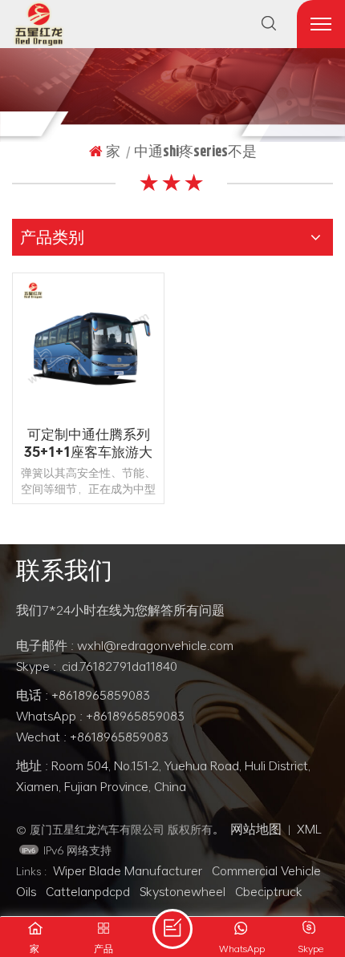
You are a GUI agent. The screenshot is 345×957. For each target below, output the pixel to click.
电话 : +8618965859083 (83, 695)
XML (309, 828)
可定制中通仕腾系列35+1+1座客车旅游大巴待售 (88, 443)
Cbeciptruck (268, 891)
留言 (172, 929)
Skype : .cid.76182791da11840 (96, 666)
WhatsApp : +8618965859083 (100, 715)
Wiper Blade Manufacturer (127, 870)
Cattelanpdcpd (88, 891)
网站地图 (256, 828)
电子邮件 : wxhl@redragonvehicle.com (124, 645)
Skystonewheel (182, 891)
